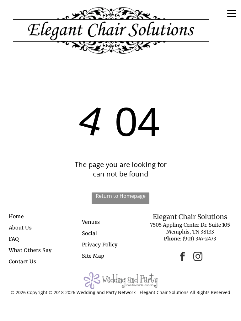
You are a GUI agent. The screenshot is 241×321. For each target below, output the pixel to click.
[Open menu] (231, 13)
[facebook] (182, 257)
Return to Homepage (121, 195)
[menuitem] (43, 216)
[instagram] (198, 257)
